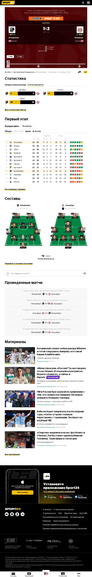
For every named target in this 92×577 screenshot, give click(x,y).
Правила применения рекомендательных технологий (65, 528)
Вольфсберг (14, 37)
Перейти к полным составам (19, 263)
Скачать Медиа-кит (42, 559)
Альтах (16, 182)
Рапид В (17, 153)
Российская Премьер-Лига (46, 386)
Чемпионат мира (43, 361)
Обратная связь (70, 513)
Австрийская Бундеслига (24, 72)
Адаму (51, 49)
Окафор (51, 47)
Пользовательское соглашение (55, 517)
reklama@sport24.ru (28, 559)
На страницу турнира (15, 189)
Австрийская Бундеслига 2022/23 (46, 11)
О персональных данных (64, 509)
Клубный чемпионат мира (46, 404)
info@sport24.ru (70, 559)
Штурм (17, 146)
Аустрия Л (18, 167)
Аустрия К (18, 160)
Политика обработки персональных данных (61, 525)
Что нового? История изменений (59, 491)
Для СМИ (83, 513)
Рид (15, 178)
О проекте (47, 509)
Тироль (17, 164)
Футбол (29, 11)
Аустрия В (18, 157)
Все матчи (27, 126)
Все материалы (12, 454)
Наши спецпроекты (61, 521)
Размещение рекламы (13, 559)
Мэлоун (40, 51)
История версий (77, 517)
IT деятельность (49, 513)
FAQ (60, 513)
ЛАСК (16, 149)
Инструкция (22, 492)
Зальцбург (18, 142)
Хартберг (17, 175)
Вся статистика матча (15, 110)
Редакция (47, 521)
